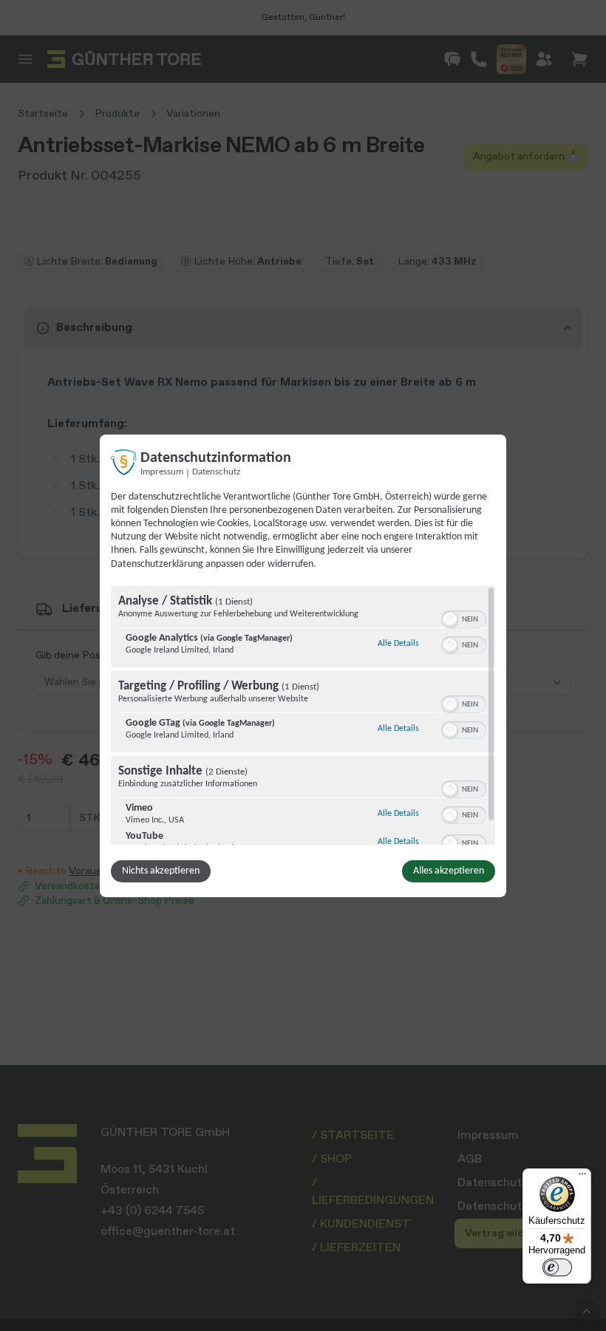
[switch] (464, 618)
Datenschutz (216, 471)
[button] (450, 619)
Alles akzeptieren (448, 870)
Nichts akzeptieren (161, 870)
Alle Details (398, 643)
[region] (303, 715)
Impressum (161, 471)
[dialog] (303, 665)
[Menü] (582, 1177)
